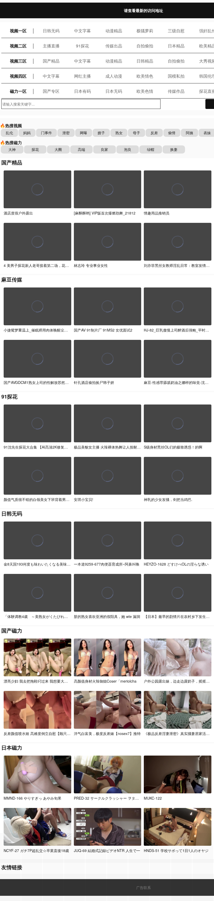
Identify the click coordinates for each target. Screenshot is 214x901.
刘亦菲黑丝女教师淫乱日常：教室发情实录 (178, 265)
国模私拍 (176, 76)
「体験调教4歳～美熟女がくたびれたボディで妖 (45, 616)
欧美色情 (144, 91)
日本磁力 (11, 747)
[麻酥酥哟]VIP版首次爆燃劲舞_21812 (104, 213)
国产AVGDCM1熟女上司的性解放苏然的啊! (38, 382)
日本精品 (176, 46)
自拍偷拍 (144, 46)
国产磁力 (11, 630)
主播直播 (51, 46)
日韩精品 (144, 61)
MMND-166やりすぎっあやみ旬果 (32, 798)
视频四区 (18, 76)
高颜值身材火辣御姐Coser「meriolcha (105, 681)
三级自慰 (176, 31)
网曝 (83, 132)
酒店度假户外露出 (18, 213)
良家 (104, 149)
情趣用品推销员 (156, 213)
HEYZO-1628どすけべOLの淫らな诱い (176, 564)
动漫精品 (113, 31)
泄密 (66, 132)
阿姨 (189, 132)
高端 (81, 149)
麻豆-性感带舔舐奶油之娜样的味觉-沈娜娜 (178, 382)
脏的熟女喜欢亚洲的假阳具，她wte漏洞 (107, 616)
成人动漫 (113, 76)
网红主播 (82, 76)
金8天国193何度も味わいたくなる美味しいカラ (42, 564)
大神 (12, 149)
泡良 (127, 149)
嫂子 (101, 132)
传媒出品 (113, 46)
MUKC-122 (153, 798)
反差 (154, 132)
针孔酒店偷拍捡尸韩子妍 (94, 382)
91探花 (82, 46)
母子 (136, 132)
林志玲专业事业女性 (91, 265)
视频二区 (18, 46)
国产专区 (51, 91)
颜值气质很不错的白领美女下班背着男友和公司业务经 (47, 499)
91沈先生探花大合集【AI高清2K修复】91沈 (40, 447)
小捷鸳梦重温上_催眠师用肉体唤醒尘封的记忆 (41, 330)
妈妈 (27, 132)
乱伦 (9, 132)
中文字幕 (82, 31)
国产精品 (51, 61)
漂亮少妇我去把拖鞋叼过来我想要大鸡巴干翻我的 (45, 681)
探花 (35, 149)
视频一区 (18, 31)
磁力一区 (18, 91)
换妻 (173, 149)
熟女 (119, 132)
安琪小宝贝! (83, 499)
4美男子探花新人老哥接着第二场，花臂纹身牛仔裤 (45, 265)
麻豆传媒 (11, 279)
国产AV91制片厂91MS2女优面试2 (103, 330)
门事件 (46, 132)
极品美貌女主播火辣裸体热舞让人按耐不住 (109, 447)
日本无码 (113, 91)
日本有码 (82, 91)
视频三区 (18, 61)
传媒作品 (176, 91)
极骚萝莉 (144, 31)
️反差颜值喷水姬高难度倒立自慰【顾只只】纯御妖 (44, 733)
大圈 (58, 149)
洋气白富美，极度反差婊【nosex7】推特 (107, 733)
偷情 (171, 132)
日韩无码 (51, 31)
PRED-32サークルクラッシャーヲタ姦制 (108, 798)
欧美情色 (144, 76)
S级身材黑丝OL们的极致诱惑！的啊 (173, 447)
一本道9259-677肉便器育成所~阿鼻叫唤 (106, 564)
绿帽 (150, 149)
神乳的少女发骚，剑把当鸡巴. (168, 499)
